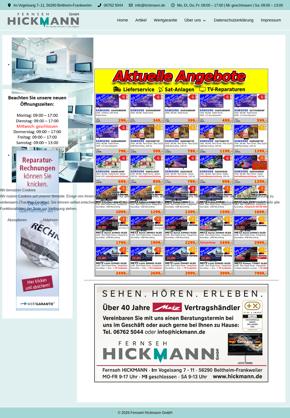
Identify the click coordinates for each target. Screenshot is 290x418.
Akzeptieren (17, 220)
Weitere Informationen (134, 228)
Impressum (164, 228)
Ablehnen (50, 220)
